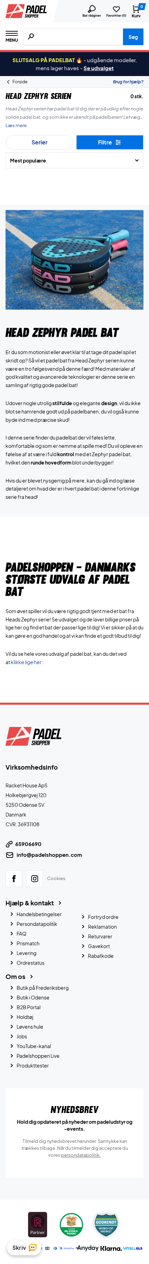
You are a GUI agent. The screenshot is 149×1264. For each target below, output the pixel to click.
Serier (39, 142)
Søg (133, 37)
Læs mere (16, 125)
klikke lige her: (27, 662)
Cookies (56, 878)
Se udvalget (99, 68)
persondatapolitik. (81, 1154)
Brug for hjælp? (128, 81)
